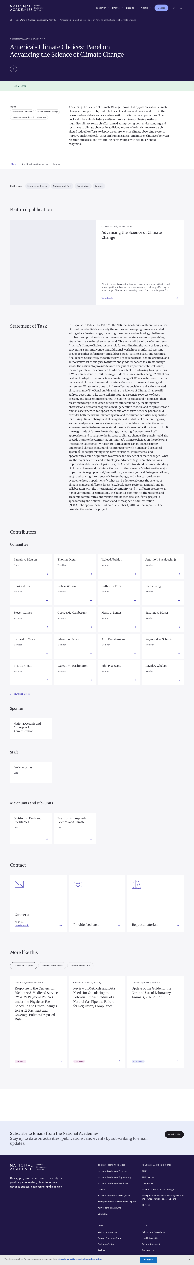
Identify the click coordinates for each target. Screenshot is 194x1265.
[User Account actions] (174, 8)
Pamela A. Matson (25, 559)
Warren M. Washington (72, 665)
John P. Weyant (111, 665)
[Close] (189, 1260)
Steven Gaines (23, 612)
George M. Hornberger (72, 612)
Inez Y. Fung (153, 586)
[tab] (14, 164)
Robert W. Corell (68, 586)
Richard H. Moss (24, 639)
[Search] (181, 8)
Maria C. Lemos (112, 612)
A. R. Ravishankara (114, 639)
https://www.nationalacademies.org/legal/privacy (80, 1259)
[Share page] (13, 69)
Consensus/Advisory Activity (27, 39)
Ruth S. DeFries (111, 586)
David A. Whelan (156, 665)
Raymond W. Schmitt (158, 639)
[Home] (11, 19)
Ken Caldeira (22, 586)
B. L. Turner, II (23, 665)
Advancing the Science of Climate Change (132, 235)
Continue (148, 1259)
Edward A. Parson (69, 639)
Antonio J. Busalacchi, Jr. (161, 559)
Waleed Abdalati (112, 559)
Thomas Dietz (67, 559)
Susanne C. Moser (156, 612)
